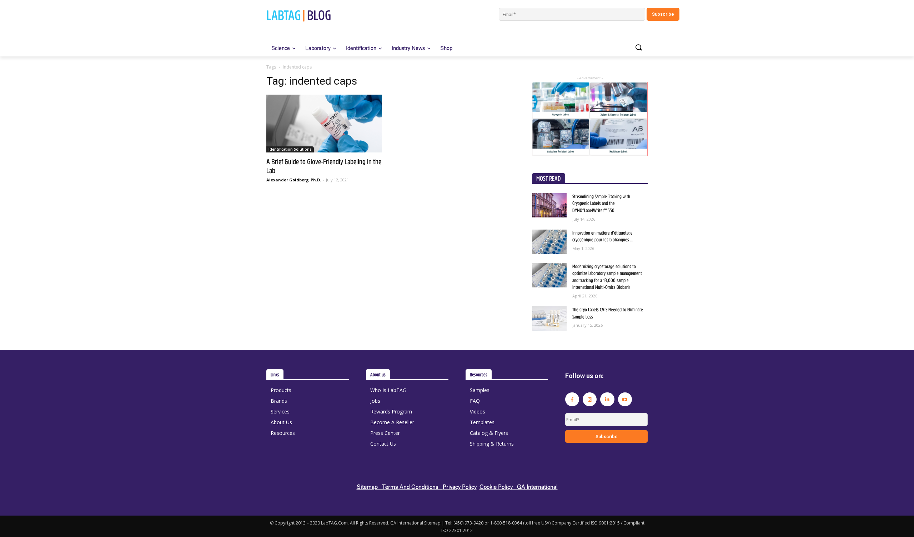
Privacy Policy (460, 486)
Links (275, 374)
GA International (537, 486)
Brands (279, 400)
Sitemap (369, 486)
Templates (482, 422)
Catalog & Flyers (489, 433)
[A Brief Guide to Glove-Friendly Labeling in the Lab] (324, 123)
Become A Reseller (392, 422)
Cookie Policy (498, 486)
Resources (283, 433)
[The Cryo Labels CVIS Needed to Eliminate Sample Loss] (549, 318)
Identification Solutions (290, 149)
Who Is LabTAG (388, 390)
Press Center (385, 433)
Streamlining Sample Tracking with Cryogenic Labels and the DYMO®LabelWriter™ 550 (601, 203)
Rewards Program (391, 411)
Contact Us (383, 443)
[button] (638, 47)
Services (280, 411)
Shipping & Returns (492, 443)
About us (378, 374)
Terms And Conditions (412, 486)
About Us (281, 422)
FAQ (475, 400)
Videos (477, 411)
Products (281, 390)
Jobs (375, 400)
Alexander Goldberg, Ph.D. (293, 179)
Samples (479, 390)
